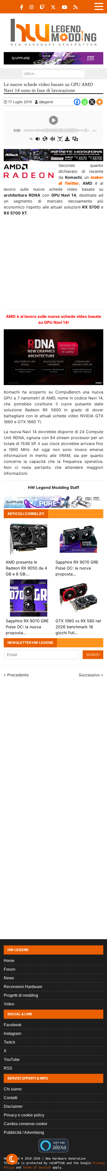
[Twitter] (53, 7)
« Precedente (16, 674)
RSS (8, 1068)
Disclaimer (13, 1106)
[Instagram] (31, 7)
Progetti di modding (21, 995)
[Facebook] (22, 7)
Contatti (10, 1098)
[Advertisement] (53, 262)
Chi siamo (13, 1089)
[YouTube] (64, 7)
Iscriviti (93, 655)
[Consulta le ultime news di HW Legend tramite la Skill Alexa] (53, 1144)
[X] (92, 102)
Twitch (9, 1042)
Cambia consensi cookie (25, 1124)
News (9, 978)
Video (9, 1004)
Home (9, 961)
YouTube (12, 1059)
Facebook (12, 1025)
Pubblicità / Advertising (24, 1132)
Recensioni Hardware (23, 987)
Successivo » (91, 674)
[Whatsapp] (84, 102)
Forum (9, 969)
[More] (99, 102)
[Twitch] (42, 7)
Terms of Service (37, 1167)
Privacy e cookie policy (24, 1115)
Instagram (12, 1033)
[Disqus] (53, 748)
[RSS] (75, 7)
